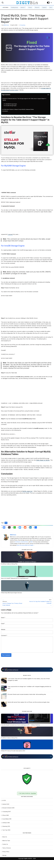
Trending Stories (14, 7)
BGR (32, 541)
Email (3, 623)
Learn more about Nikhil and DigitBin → (26, 545)
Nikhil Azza (6, 25)
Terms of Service (6, 848)
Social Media (5, 819)
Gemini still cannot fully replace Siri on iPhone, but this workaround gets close (28, 702)
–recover (10, 234)
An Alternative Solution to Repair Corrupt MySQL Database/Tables (18, 109)
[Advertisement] (27, 78)
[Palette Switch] (48, 2)
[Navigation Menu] (51, 2)
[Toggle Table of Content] (47, 95)
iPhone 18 (37, 7)
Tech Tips (4, 830)
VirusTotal (33, 793)
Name (3, 617)
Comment (4, 635)
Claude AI (44, 7)
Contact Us (5, 844)
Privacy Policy (5, 851)
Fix (6, 522)
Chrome (30, 7)
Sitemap (4, 855)
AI (2, 800)
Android (4, 804)
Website (3, 629)
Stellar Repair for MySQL (43, 460)
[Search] (2, 2)
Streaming (4, 826)
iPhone (4, 815)
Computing (22, 25)
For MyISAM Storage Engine (10, 104)
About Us (4, 837)
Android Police (24, 541)
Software (4, 822)
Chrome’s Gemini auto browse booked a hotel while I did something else (27, 694)
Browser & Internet (7, 807)
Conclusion (5, 111)
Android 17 (23, 7)
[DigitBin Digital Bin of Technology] (27, 2)
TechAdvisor (18, 541)
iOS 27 (51, 7)
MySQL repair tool (27, 491)
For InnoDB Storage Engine (10, 105)
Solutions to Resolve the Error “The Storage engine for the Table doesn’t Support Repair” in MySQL (24, 99)
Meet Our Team (6, 840)
